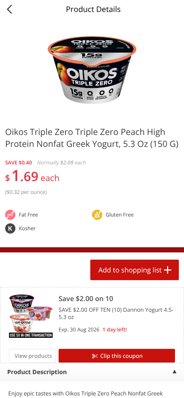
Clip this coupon (121, 356)
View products (33, 356)
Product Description (37, 372)
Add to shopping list (130, 270)
